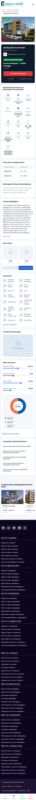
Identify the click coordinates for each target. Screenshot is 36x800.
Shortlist (11, 79)
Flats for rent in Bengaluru (10, 689)
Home (3, 10)
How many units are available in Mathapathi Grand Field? (13, 464)
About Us (10, 786)
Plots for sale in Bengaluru (10, 580)
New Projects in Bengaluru (11, 12)
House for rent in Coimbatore (11, 754)
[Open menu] (33, 4)
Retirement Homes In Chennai (11, 559)
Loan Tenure (7, 381)
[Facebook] (3, 528)
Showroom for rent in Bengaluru (12, 708)
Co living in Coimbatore (9, 760)
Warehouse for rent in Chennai (12, 680)
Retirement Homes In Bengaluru (12, 587)
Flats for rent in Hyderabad (10, 720)
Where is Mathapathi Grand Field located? (17, 446)
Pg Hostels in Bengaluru (9, 695)
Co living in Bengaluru (8, 699)
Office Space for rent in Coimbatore (14, 767)
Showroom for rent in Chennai (11, 677)
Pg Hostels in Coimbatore (10, 757)
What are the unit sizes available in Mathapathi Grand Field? (14, 452)
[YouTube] (14, 528)
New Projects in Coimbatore (11, 639)
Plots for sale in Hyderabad (10, 608)
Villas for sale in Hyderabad (10, 605)
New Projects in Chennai (9, 556)
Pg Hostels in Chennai (8, 664)
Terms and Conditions (9, 790)
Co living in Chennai (8, 668)
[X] (25, 528)
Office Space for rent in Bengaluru (13, 705)
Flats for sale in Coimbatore (10, 629)
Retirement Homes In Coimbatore (13, 642)
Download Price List (26, 79)
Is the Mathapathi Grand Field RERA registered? (14, 458)
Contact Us (17, 786)
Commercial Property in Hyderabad (13, 618)
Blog (28, 790)
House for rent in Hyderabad (11, 723)
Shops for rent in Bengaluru (10, 702)
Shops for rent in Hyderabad (11, 733)
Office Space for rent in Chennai (12, 674)
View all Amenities (9, 325)
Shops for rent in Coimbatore (11, 764)
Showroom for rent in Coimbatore (13, 770)
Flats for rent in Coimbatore (11, 751)
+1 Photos (29, 39)
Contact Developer (18, 73)
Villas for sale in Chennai (9, 549)
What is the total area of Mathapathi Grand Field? (15, 470)
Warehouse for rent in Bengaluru (12, 711)
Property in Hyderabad (9, 598)
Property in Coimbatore (9, 626)
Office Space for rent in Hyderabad (13, 736)
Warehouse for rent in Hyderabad (12, 742)
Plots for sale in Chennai (9, 552)
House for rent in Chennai (10, 661)
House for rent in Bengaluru (10, 692)
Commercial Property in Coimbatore (14, 645)
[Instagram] (9, 528)
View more (6, 236)
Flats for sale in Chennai (9, 546)
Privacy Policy (22, 790)
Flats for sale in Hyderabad (10, 602)
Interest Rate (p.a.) (10, 388)
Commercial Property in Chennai (12, 562)
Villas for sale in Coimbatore (11, 633)
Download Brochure (26, 268)
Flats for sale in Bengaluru (10, 574)
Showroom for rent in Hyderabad (12, 739)
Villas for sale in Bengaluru (10, 577)
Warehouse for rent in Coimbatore (13, 773)
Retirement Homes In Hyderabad (12, 614)
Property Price (8, 366)
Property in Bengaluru (13, 10)
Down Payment (8, 374)
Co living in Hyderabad (9, 730)
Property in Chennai (8, 543)
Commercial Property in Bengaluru (13, 590)
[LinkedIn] (19, 528)
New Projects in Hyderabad (10, 611)
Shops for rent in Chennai (10, 671)
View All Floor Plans (11, 268)
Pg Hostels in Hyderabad (9, 726)
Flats (8, 100)
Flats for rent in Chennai (9, 658)
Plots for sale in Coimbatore (11, 636)
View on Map (26, 354)
